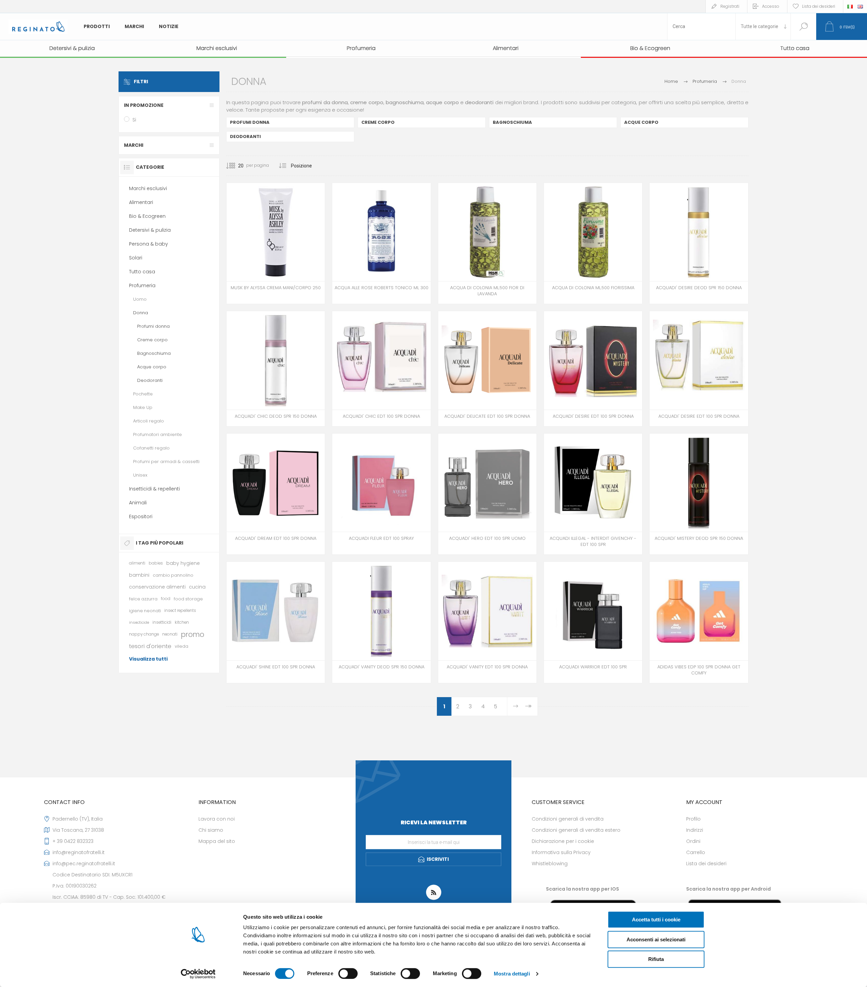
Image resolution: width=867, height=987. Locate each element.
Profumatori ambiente (157, 434)
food (165, 598)
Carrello (695, 852)
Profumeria (142, 285)
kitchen (182, 622)
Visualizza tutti (148, 659)
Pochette (143, 394)
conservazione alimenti (157, 586)
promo (192, 634)
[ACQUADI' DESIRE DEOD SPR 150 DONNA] (699, 243)
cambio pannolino (173, 575)
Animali (138, 502)
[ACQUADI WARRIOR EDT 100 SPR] (593, 622)
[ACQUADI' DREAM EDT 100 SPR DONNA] (276, 494)
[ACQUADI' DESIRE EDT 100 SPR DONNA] (593, 368)
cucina (197, 586)
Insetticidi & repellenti (154, 488)
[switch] (348, 973)
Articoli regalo (148, 421)
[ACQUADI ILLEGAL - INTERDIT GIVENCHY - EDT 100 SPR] (593, 494)
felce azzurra (143, 599)
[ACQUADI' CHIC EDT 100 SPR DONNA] (381, 368)
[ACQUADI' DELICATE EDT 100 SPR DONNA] (487, 368)
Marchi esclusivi (148, 188)
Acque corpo (641, 122)
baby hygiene (183, 563)
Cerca (803, 26)
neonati (169, 634)
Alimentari (141, 202)
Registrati (729, 6)
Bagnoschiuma (512, 122)
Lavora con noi (216, 819)
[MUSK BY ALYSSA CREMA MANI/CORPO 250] (276, 243)
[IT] (850, 6)
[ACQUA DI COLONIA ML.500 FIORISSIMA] (593, 243)
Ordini (693, 841)
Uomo (140, 299)
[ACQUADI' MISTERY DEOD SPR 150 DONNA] (699, 494)
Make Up (142, 407)
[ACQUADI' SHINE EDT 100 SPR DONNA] (276, 622)
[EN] (860, 6)
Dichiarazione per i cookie (563, 841)
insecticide (139, 622)
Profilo (693, 819)
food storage (188, 599)
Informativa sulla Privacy (561, 852)
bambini (139, 575)
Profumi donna (250, 122)
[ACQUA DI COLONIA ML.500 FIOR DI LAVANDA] (487, 243)
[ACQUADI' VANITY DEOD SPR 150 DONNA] (381, 622)
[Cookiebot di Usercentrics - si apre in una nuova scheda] (198, 974)
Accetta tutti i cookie (656, 919)
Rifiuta (656, 959)
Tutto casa (142, 271)
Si (134, 119)
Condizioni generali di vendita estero (576, 830)
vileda (181, 646)
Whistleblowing (550, 863)
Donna (140, 312)
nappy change (144, 634)
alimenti (137, 563)
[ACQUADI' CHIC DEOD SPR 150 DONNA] (276, 368)
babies (156, 563)
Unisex (140, 475)
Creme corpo (378, 122)
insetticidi (161, 622)
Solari (135, 257)
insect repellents (180, 610)
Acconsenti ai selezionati (656, 939)
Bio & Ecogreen (147, 216)
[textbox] (701, 26)
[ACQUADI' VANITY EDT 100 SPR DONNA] (487, 622)
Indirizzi (694, 830)
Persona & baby (148, 243)
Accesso (770, 6)
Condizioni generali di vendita (568, 819)
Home (671, 81)
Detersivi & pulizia (150, 230)
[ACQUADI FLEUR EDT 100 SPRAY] (381, 494)
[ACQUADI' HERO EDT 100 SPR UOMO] (487, 494)
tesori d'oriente (150, 646)
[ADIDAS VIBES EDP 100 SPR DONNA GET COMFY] (699, 622)
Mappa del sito (216, 841)
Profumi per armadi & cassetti (166, 461)
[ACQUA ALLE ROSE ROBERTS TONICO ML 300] (381, 243)
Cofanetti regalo (151, 448)
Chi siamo (210, 830)
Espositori (140, 516)
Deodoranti (245, 136)
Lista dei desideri (706, 863)
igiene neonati (145, 611)
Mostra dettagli (512, 974)
